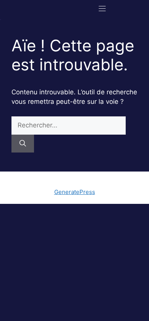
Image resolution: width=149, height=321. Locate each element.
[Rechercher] (22, 144)
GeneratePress (74, 191)
